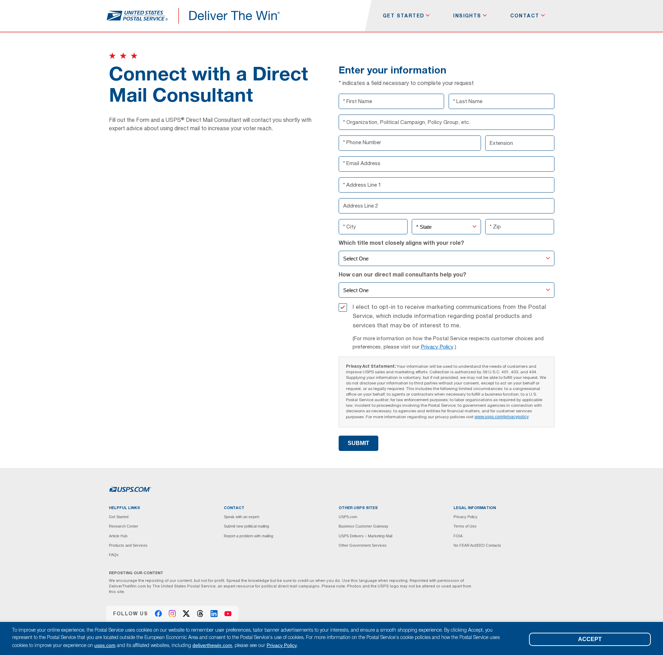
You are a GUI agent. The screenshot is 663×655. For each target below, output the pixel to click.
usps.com (105, 645)
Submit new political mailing (246, 526)
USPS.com (348, 517)
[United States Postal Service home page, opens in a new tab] (137, 15)
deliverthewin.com (212, 645)
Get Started (403, 15)
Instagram (172, 613)
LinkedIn (214, 613)
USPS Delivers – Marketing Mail (365, 536)
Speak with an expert (241, 517)
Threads (200, 613)
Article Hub (118, 536)
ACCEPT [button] (590, 639)
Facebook (158, 613)
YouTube (227, 613)
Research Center (123, 526)
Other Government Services (363, 545)
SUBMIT (358, 443)
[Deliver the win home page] (234, 15)
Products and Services (128, 545)
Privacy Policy (437, 347)
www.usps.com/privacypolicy (502, 416)
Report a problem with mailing (248, 536)
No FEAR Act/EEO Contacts (477, 545)
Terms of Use (464, 526)
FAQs (114, 555)
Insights (467, 15)
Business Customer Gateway (363, 526)
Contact (524, 15)
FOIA (458, 536)
